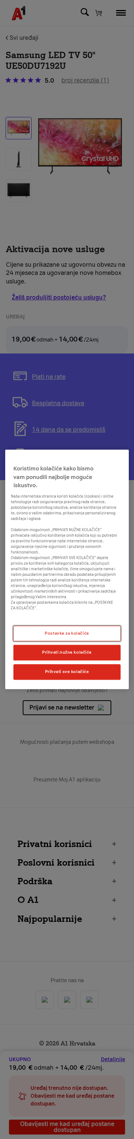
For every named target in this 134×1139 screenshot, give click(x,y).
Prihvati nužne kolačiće (67, 652)
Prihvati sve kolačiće (67, 672)
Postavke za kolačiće (67, 633)
